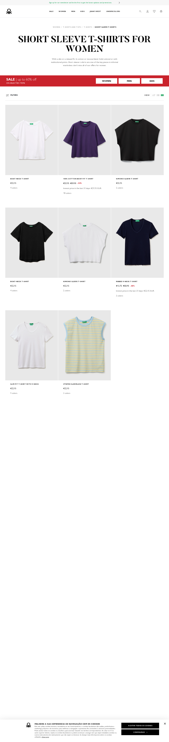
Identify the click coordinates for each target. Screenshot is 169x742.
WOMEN (62, 11)
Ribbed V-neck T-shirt (127, 281)
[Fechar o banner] (165, 724)
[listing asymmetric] (153, 95)
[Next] (119, 3)
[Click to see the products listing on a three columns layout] (162, 95)
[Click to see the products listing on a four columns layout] (158, 95)
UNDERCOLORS (113, 11)
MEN (73, 11)
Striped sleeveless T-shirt (76, 384)
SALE (51, 11)
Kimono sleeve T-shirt (127, 179)
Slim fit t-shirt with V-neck (24, 384)
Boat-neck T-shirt (19, 179)
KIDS (82, 11)
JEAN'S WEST (95, 11)
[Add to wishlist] (9, 108)
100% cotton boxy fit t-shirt (78, 179)
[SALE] (84, 80)
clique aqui (45, 737)
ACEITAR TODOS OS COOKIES (140, 726)
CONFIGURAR (139, 732)
